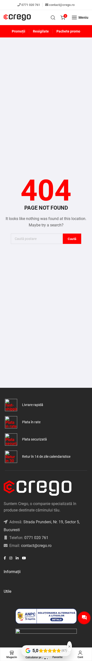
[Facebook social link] (5, 558)
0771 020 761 (30, 5)
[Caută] (53, 17)
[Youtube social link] (24, 558)
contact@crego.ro (62, 5)
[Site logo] (17, 17)
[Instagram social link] (11, 558)
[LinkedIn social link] (17, 558)
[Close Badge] (69, 646)
